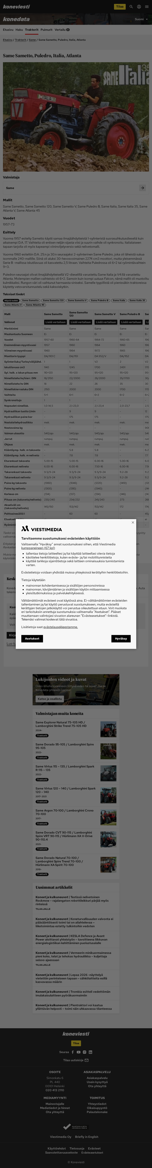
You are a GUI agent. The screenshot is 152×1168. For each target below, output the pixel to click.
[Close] (132, 522)
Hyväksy (121, 639)
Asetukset (32, 639)
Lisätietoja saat (49, 627)
